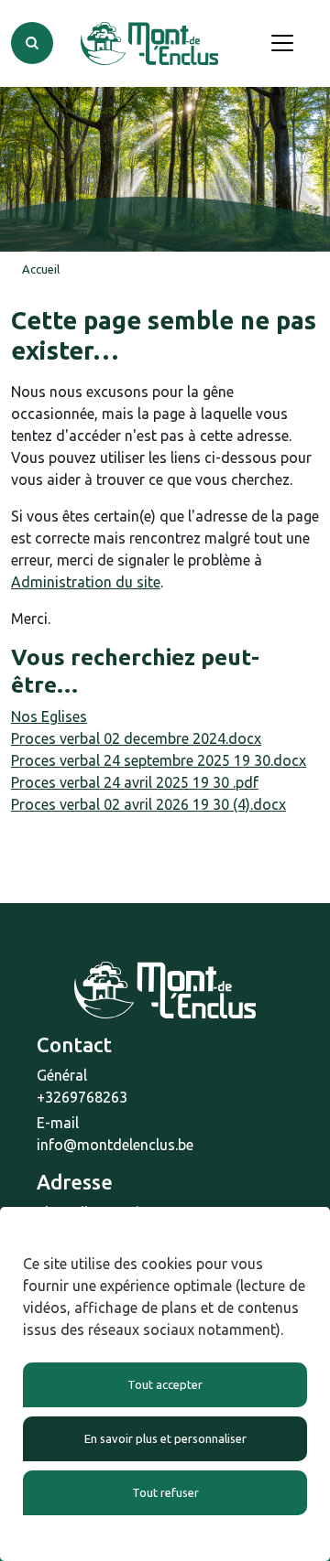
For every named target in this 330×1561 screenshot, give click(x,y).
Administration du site (85, 582)
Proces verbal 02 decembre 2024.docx (136, 738)
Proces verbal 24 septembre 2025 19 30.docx (158, 760)
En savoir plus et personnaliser (165, 1438)
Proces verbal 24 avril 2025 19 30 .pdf (134, 782)
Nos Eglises (49, 716)
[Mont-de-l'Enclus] (149, 43)
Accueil (41, 269)
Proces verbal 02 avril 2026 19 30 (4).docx (148, 804)
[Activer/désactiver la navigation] (282, 43)
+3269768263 (82, 1097)
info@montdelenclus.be (115, 1144)
